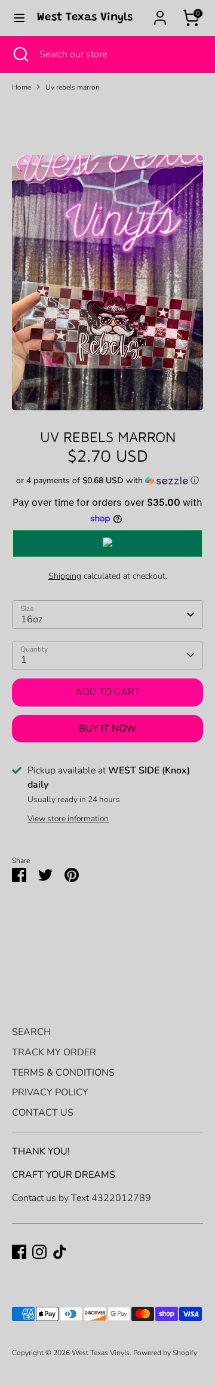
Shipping (64, 576)
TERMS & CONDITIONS (63, 1072)
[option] (107, 282)
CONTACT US (42, 1112)
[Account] (160, 13)
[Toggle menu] (19, 18)
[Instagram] (39, 1252)
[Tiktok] (60, 1252)
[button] (107, 480)
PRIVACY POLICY (50, 1092)
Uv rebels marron (72, 87)
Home (21, 87)
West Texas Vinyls (85, 17)
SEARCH (31, 1032)
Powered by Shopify (165, 1353)
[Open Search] (19, 54)
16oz (31, 619)
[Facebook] (19, 1252)
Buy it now (108, 728)
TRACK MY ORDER (54, 1052)
